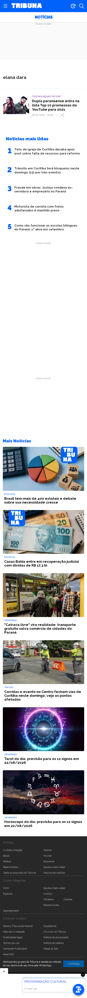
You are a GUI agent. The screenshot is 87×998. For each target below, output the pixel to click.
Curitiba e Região (12, 850)
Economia (49, 861)
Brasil (6, 855)
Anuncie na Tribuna (55, 931)
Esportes (8, 893)
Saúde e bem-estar (54, 867)
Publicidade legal (12, 937)
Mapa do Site (51, 948)
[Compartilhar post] (63, 115)
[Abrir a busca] (81, 6)
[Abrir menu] (5, 6)
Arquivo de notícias (54, 872)
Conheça (74, 963)
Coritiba (68, 899)
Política (7, 861)
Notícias (43, 17)
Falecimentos (10, 867)
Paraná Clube (51, 905)
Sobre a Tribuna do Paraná (18, 926)
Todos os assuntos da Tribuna (19, 872)
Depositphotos (11, 910)
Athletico (48, 899)
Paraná (48, 850)
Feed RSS (8, 954)
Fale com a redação (14, 931)
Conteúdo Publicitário (15, 948)
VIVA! (6, 888)
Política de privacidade (56, 937)
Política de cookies (54, 942)
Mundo (48, 855)
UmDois (48, 893)
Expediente (50, 926)
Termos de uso (11, 942)
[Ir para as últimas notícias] (73, 6)
